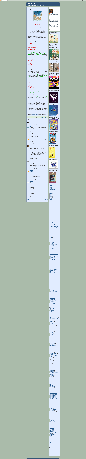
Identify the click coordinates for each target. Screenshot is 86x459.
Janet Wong (51, 376)
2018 (51, 194)
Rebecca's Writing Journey (53, 291)
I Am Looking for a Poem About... (54, 372)
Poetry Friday (52, 417)
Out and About (52, 407)
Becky (31, 126)
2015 (51, 197)
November (52, 229)
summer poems (52, 431)
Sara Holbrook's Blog (53, 293)
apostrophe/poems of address (54, 317)
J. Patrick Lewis (52, 375)
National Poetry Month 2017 (53, 398)
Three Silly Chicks (52, 299)
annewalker (31, 181)
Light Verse (51, 384)
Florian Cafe (51, 258)
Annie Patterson (52, 240)
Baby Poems (51, 322)
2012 (51, 200)
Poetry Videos (52, 419)
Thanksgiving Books (52, 434)
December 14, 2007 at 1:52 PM (34, 143)
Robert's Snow (52, 423)
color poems (51, 346)
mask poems (51, 387)
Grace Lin (51, 360)
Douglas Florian (52, 352)
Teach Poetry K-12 (52, 298)
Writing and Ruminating (53, 303)
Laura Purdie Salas (52, 270)
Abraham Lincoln (52, 312)
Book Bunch (51, 333)
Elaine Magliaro (52, 13)
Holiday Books (52, 370)
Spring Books (52, 429)
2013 (51, 199)
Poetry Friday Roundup (35, 114)
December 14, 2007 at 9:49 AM (34, 124)
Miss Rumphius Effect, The (53, 273)
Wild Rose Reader (33, 3)
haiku (51, 363)
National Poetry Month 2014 (53, 396)
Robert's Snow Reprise (54, 223)
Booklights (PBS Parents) (53, 244)
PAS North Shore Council (53, 409)
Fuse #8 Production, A (53, 259)
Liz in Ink (51, 271)
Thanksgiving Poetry (52, 435)
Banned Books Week (53, 324)
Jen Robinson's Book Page (53, 269)
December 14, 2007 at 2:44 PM (34, 158)
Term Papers (31, 170)
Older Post (46, 199)
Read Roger (51, 289)
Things (51, 436)
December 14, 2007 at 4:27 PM (34, 168)
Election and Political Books (53, 355)
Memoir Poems (52, 388)
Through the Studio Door (53, 300)
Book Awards (52, 332)
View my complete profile (53, 29)
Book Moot (51, 243)
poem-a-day (51, 412)
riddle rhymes (52, 422)
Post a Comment (30, 196)
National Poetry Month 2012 (53, 394)
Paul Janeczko (52, 410)
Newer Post (28, 199)
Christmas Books (44, 117)
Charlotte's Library (52, 248)
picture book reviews (52, 411)
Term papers (31, 171)
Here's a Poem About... (53, 369)
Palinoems (51, 408)
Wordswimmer (52, 301)
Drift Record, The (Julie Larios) (54, 254)
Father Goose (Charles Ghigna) (54, 256)
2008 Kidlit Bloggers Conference (54, 308)
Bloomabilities (52, 241)
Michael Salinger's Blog (53, 272)
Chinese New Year (52, 342)
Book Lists (51, 334)
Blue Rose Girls (52, 242)
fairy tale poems (52, 356)
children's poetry (40, 117)
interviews (51, 374)
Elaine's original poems (53, 353)
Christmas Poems (52, 344)
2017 (51, 195)
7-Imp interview (52, 310)
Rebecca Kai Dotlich (52, 421)
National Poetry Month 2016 (53, 397)
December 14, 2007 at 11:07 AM (34, 136)
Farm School (51, 255)
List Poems (51, 385)
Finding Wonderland (52, 257)
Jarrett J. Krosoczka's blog (53, 268)
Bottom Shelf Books (52, 245)
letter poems (51, 383)
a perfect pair (52, 311)
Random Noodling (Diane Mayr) (54, 288)
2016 (51, 196)
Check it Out (51, 249)
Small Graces (52, 428)
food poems (51, 357)
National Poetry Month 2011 (53, 393)
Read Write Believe (52, 290)
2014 (51, 198)
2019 (51, 193)
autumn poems (52, 321)
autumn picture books (53, 320)
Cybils (51, 347)
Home (37, 199)
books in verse (52, 336)
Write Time (51, 302)
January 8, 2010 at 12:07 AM (33, 179)
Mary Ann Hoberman (52, 386)
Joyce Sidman (52, 377)
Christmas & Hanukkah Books (55, 226)
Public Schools (52, 420)
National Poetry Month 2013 (53, 395)
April (51, 237)
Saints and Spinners (52, 292)
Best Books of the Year (53, 325)
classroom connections (53, 345)
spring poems (52, 430)
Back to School (52, 323)
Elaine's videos (52, 354)
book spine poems (52, 335)
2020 (51, 192)
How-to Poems (52, 371)
